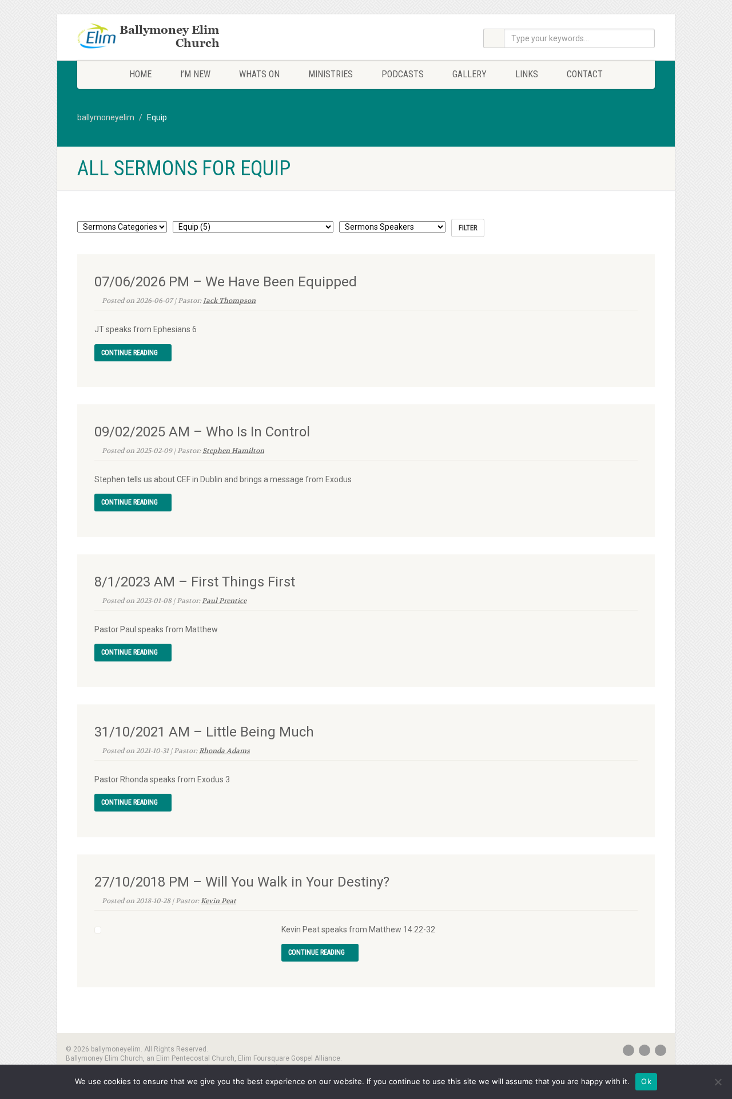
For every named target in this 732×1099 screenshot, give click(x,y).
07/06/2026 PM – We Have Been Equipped (225, 282)
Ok (646, 1081)
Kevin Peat (218, 900)
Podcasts (402, 74)
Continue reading (130, 353)
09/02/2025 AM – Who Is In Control (202, 432)
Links (526, 74)
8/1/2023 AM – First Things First (194, 582)
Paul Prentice (224, 600)
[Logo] (167, 37)
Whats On (259, 74)
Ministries (330, 74)
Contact (585, 74)
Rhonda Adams (224, 750)
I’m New (195, 74)
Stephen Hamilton (233, 450)
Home (140, 74)
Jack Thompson (229, 300)
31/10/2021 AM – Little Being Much (204, 732)
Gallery (469, 74)
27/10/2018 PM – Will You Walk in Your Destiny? (241, 882)
